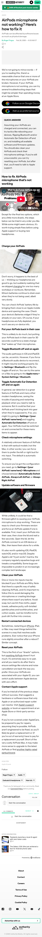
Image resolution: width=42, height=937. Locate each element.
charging (17, 286)
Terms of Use (21, 890)
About (21, 871)
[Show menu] (2, 2)
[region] (21, 826)
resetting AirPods (14, 655)
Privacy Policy (21, 896)
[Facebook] (3, 909)
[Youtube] (17, 909)
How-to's (5, 761)
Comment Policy (16, 789)
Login (37, 2)
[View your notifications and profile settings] (38, 811)
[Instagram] (10, 909)
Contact (21, 877)
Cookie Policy (21, 902)
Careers (21, 883)
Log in (31, 793)
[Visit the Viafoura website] (35, 858)
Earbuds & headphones (13, 780)
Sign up (36, 793)
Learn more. (38, 11)
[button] (21, 2)
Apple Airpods (6, 764)
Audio (4, 15)
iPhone (30, 626)
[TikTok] (39, 909)
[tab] (8, 811)
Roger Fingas (9, 40)
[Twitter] (24, 909)
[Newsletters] (32, 909)
